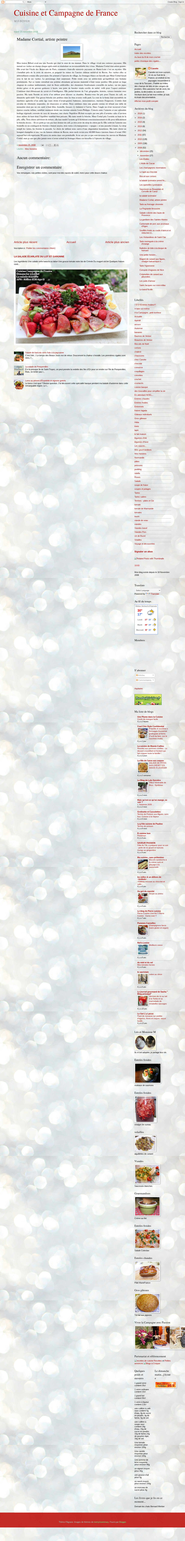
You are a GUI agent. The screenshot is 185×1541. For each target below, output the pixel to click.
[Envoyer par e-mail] (47, 145)
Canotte (154, 68)
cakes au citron (155, 974)
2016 (140, 118)
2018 (140, 113)
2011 (140, 135)
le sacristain (143, 972)
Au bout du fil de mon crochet (147, 57)
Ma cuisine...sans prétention (150, 857)
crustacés (138, 383)
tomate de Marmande (143, 509)
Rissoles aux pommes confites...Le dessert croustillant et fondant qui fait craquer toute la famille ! (152, 750)
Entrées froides (141, 403)
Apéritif (137, 320)
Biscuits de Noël (141, 344)
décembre (145, 151)
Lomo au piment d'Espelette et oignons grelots (45, 381)
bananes (138, 332)
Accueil (71, 242)
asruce (137, 324)
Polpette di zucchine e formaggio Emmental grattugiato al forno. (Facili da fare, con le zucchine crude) (158, 734)
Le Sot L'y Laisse (145, 1014)
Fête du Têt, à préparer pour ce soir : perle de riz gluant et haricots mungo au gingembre (152, 847)
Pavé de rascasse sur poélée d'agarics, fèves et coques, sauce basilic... (151, 1018)
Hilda (136, 422)
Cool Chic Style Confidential (150, 726)
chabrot (137, 352)
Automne (138, 328)
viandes (137, 524)
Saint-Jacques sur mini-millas (152, 285)
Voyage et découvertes (144, 544)
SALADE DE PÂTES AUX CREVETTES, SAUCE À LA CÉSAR (158, 765)
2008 (140, 148)
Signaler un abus (143, 551)
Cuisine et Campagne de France (66, 12)
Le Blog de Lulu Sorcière (149, 780)
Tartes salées (140, 497)
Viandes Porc (140, 532)
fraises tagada (140, 410)
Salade (137, 481)
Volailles (138, 540)
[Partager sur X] (52, 145)
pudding (137, 469)
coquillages (139, 371)
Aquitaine (138, 688)
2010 (140, 139)
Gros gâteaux (140, 418)
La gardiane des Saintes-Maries (153, 220)
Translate (155, 594)
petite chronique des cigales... (147, 61)
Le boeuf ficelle (146, 289)
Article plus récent (25, 242)
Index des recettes (142, 53)
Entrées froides (145, 305)
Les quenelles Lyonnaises (150, 185)
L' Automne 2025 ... (145, 804)
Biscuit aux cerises (147, 176)
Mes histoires (31, 149)
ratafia (137, 473)
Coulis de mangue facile (147, 719)
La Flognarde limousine (149, 209)
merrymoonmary (101, 1522)
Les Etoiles (144, 159)
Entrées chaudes (142, 399)
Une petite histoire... (148, 255)
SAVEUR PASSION (146, 843)
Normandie (139, 458)
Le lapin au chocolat (148, 172)
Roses (137, 477)
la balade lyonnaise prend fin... (152, 180)
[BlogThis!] (49, 145)
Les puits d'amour (147, 281)
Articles (141, 675)
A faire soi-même (142, 309)
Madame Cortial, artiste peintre (153, 200)
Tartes (137, 493)
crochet (137, 379)
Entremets (139, 407)
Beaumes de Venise (143, 340)
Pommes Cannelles (146, 923)
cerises (137, 348)
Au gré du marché (145, 891)
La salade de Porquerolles (36, 367)
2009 (140, 143)
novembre (145, 156)
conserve (138, 367)
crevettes (138, 375)
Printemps (141, 836)
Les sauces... (140, 446)
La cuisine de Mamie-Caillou (150, 746)
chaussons (139, 356)
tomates (138, 512)
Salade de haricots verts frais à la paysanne (44, 353)
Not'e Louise (143, 943)
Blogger (122, 1522)
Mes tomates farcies (146, 965)
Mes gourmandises (143, 450)
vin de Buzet (139, 536)
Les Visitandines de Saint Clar (152, 237)
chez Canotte (140, 360)
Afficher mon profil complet (146, 101)
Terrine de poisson (145, 826)
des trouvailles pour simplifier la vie (149, 391)
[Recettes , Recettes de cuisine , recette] (143, 1361)
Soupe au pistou (156, 894)
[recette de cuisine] (148, 704)
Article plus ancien (117, 242)
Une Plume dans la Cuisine (150, 717)
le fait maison (140, 434)
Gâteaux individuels (143, 414)
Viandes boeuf (140, 528)
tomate (137, 505)
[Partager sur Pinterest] (57, 145)
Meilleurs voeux (156, 945)
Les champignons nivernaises (152, 168)
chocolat (138, 364)
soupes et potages (142, 489)
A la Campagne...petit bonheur (147, 313)
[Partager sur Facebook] (55, 145)
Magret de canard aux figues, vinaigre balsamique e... (152, 260)
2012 (140, 130)
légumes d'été (140, 438)
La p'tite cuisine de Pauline (150, 824)
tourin (136, 516)
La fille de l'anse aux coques (150, 761)
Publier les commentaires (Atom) (40, 248)
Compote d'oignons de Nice (151, 270)
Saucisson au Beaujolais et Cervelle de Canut (151, 190)
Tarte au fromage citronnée (151, 204)
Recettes (158, 1361)
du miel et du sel (145, 962)
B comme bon (143, 833)
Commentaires (144, 680)
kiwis (136, 426)
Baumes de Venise (142, 336)
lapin (136, 430)
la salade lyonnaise (147, 196)
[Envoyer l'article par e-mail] (42, 145)
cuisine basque (141, 387)
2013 (140, 126)
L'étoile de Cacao (147, 163)
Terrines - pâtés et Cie (144, 501)
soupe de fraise (141, 485)
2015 (140, 122)
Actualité (138, 317)
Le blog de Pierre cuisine (149, 911)
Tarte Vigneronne (146, 266)
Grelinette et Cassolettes (149, 812)
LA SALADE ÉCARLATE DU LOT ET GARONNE (39, 256)
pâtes (136, 461)
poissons (138, 465)
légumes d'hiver (141, 442)
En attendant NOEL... (143, 395)
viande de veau (141, 520)
